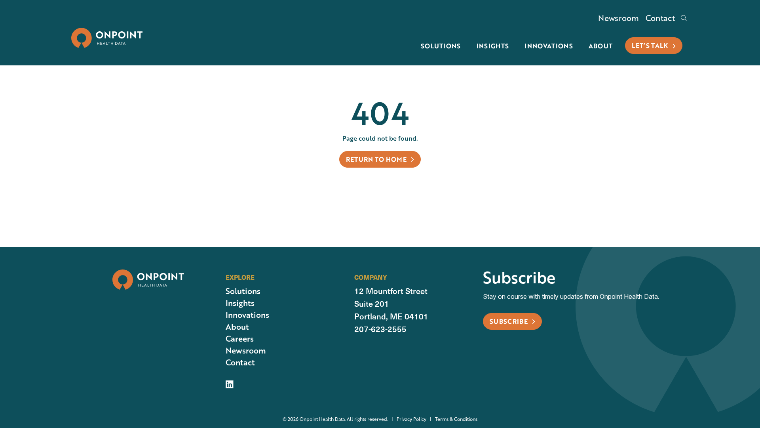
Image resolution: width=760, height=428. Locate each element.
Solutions (441, 45)
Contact (660, 18)
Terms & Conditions (451, 419)
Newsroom (618, 18)
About (601, 45)
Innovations (548, 45)
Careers (240, 338)
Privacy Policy (407, 419)
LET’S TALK (651, 45)
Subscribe (509, 321)
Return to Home (377, 159)
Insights (493, 45)
